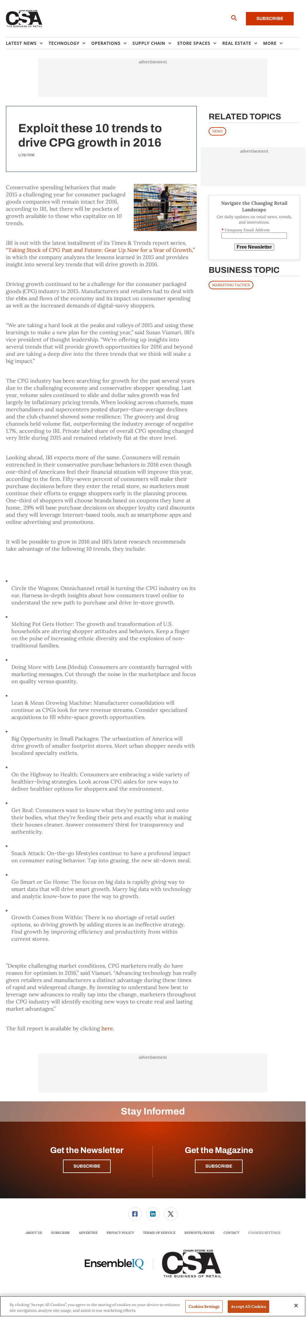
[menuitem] (27, 43)
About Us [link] (34, 1233)
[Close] (296, 1305)
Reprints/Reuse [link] (199, 1233)
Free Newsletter (254, 247)
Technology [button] (64, 43)
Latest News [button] (21, 43)
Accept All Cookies (248, 1306)
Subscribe (269, 18)
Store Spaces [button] (193, 43)
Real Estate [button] (236, 43)
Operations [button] (106, 43)
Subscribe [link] (60, 1233)
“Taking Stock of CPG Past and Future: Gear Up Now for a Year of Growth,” (100, 250)
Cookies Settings (264, 1232)
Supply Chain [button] (149, 43)
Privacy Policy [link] (120, 1233)
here (107, 1028)
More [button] (270, 43)
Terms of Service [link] (159, 1233)
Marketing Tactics (231, 285)
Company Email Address (245, 230)
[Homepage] (24, 19)
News (217, 131)
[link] (135, 1214)
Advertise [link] (88, 1233)
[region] (153, 1306)
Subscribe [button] (86, 1166)
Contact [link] (231, 1233)
